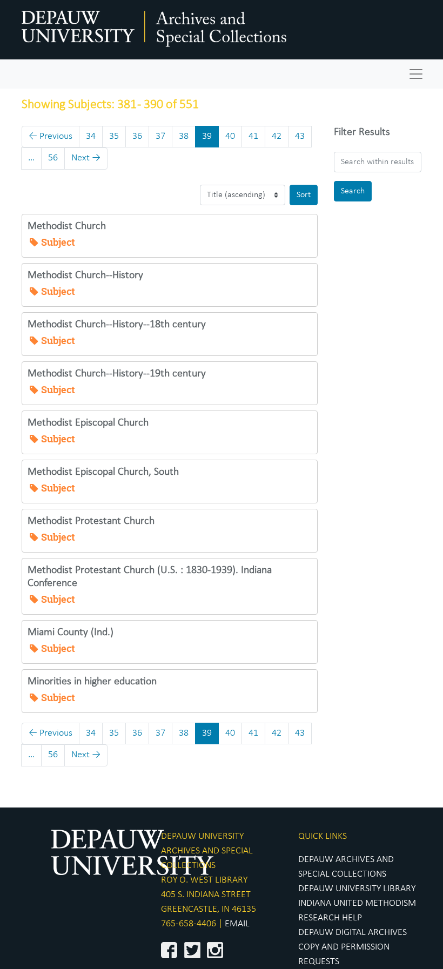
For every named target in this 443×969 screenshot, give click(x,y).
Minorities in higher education (92, 681)
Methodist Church (67, 226)
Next (85, 158)
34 (91, 136)
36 (137, 136)
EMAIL (237, 924)
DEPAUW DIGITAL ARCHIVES (352, 932)
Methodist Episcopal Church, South (103, 472)
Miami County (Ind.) (70, 632)
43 (300, 136)
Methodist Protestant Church (91, 521)
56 (53, 158)
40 (230, 136)
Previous (50, 136)
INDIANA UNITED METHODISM (357, 903)
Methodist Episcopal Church (88, 423)
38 (184, 136)
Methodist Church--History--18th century (117, 324)
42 (276, 136)
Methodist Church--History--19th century (117, 373)
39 (207, 136)
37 (160, 136)
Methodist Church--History (85, 275)
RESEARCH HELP (330, 918)
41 (253, 136)
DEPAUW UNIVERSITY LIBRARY (356, 889)
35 (114, 136)
